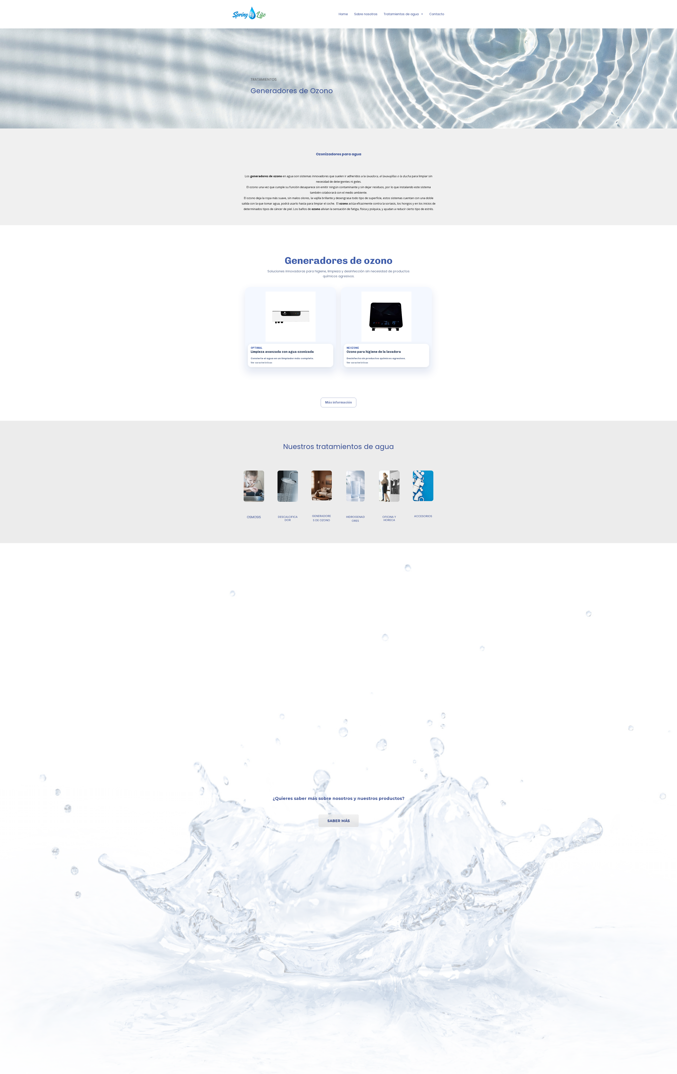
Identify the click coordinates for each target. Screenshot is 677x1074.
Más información (338, 402)
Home (343, 14)
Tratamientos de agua (401, 14)
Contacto (436, 14)
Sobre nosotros (365, 14)
